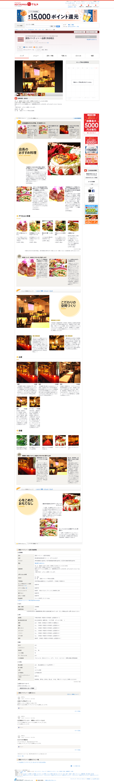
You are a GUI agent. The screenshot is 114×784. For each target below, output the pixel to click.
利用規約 (88, 778)
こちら (25, 585)
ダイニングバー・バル (73, 26)
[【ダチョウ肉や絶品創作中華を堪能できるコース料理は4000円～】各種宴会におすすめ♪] (24, 194)
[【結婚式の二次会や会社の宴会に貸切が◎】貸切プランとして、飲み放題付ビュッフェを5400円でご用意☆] (64, 158)
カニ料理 (44, 773)
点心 (64, 773)
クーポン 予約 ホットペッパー (93, 3)
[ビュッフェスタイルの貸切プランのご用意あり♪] (48, 527)
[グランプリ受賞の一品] (22, 129)
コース (38, 291)
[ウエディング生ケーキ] (60, 440)
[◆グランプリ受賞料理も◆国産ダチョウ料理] (27, 268)
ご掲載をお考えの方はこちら (50, 780)
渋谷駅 (21, 772)
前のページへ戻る (19, 29)
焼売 (74, 773)
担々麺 (92, 773)
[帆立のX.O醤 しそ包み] (47, 226)
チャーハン (78, 773)
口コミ (78, 55)
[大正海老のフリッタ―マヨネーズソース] (34, 226)
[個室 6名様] (27, 372)
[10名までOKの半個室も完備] (64, 129)
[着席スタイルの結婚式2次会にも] (47, 440)
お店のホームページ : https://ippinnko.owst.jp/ (29, 600)
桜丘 (43, 29)
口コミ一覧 (20, 756)
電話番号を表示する (92, 39)
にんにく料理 (50, 773)
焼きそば (55, 773)
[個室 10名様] (48, 372)
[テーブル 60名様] (34, 402)
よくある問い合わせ (71, 3)
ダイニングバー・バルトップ (40, 771)
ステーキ (60, 773)
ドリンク (46, 291)
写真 (64, 55)
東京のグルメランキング (28, 775)
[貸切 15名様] (70, 372)
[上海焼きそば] (73, 226)
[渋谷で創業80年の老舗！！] (43, 129)
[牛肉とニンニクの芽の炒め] (60, 226)
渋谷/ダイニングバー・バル (52, 771)
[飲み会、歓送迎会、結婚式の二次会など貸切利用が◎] (58, 466)
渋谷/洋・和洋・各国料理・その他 (66, 771)
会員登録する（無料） (72, 6)
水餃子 (70, 773)
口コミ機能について (74, 694)
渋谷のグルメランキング (56, 775)
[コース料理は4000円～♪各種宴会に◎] (58, 268)
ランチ (51, 291)
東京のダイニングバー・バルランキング (42, 775)
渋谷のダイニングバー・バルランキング (70, 775)
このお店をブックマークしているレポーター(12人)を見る (32, 762)
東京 (69, 24)
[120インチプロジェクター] (73, 440)
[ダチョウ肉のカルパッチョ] (22, 226)
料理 (42, 291)
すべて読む (78, 711)
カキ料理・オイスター (36, 773)
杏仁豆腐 (88, 773)
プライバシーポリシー (81, 778)
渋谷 (98, 1)
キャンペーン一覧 (94, 165)
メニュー (36, 55)
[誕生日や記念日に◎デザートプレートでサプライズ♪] (71, 502)
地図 (92, 55)
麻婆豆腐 (83, 773)
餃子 (67, 773)
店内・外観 (50, 55)
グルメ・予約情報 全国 (29, 29)
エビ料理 (29, 773)
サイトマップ (73, 778)
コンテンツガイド (81, 3)
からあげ (25, 773)
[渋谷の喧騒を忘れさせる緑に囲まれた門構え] (22, 440)
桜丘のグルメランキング (84, 775)
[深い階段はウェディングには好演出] (34, 440)
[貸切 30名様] (22, 402)
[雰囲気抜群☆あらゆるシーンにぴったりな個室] (27, 466)
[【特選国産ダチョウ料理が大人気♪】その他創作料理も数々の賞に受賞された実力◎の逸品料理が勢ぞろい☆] (56, 194)
